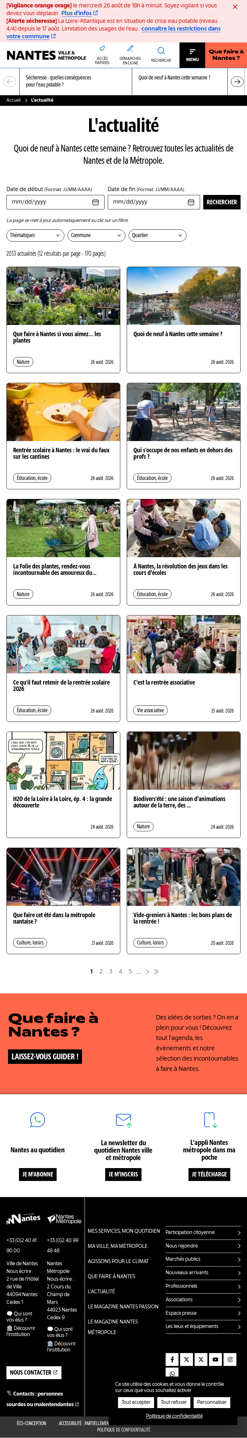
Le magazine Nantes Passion (123, 1307)
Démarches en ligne (130, 61)
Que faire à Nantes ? (226, 55)
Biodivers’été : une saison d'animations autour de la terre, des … (179, 802)
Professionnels (181, 1286)
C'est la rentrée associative (164, 683)
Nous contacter (30, 1373)
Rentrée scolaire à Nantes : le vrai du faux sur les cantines (61, 453)
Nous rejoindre (182, 1246)
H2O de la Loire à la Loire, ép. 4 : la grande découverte (62, 802)
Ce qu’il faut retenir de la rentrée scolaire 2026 (61, 686)
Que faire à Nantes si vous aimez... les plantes (57, 337)
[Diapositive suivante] (237, 82)
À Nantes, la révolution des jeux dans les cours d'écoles (180, 570)
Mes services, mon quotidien (124, 1231)
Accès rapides (102, 61)
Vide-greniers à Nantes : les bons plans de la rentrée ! (182, 918)
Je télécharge (209, 1175)
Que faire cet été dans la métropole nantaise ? (54, 918)
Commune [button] (81, 235)
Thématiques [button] (22, 235)
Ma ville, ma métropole (118, 1246)
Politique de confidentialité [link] (174, 1416)
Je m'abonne (38, 1175)
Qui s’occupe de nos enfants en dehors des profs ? (183, 453)
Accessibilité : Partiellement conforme (95, 1423)
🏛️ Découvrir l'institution (20, 1331)
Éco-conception (31, 1423)
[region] (123, 82)
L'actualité (101, 1292)
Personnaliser (212, 1402)
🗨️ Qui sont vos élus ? (19, 1317)
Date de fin (146, 189)
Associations (179, 1300)
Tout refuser (174, 1402)
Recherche (161, 61)
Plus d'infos (76, 13)
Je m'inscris (123, 1175)
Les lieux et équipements (192, 1326)
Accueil (13, 100)
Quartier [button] (140, 235)
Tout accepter (136, 1402)
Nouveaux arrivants (187, 1273)
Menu (192, 60)
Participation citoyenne (190, 1232)
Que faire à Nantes (111, 1276)
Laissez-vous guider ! (45, 1057)
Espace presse (181, 1313)
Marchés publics (183, 1259)
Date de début (49, 189)
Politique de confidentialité (123, 1430)
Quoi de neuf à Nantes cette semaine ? (177, 334)
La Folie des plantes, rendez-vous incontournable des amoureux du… (54, 570)
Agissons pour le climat (118, 1261)
